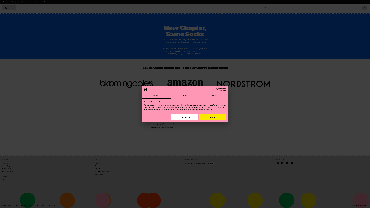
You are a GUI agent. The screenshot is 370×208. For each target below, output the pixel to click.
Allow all (212, 117)
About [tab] (214, 95)
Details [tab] (185, 95)
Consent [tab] (156, 95)
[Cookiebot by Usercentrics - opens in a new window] (217, 89)
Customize (183, 117)
